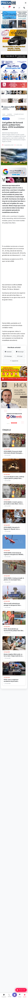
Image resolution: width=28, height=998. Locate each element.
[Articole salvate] (14, 7)
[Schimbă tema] (24, 7)
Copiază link (15, 361)
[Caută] (3, 7)
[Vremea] (19, 7)
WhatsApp (9, 356)
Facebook (9, 351)
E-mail (20, 356)
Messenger (21, 351)
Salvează (22, 118)
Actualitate (9, 114)
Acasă (3, 114)
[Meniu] (25, 2)
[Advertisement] (14, 235)
